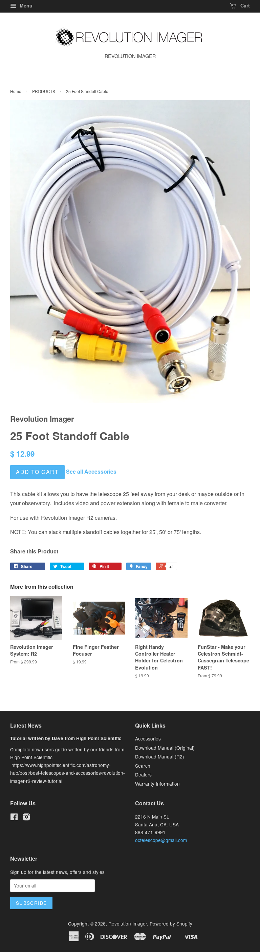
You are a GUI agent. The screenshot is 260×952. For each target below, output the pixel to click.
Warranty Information (157, 783)
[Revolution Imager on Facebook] (14, 817)
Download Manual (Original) (165, 747)
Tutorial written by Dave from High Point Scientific (66, 738)
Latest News (26, 725)
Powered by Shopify (171, 923)
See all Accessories (91, 471)
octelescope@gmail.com (161, 840)
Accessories (148, 738)
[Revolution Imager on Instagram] (26, 817)
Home (15, 91)
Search (142, 765)
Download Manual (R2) (159, 756)
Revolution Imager (127, 923)
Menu (25, 5)
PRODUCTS (43, 91)
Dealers (143, 774)
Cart (244, 5)
